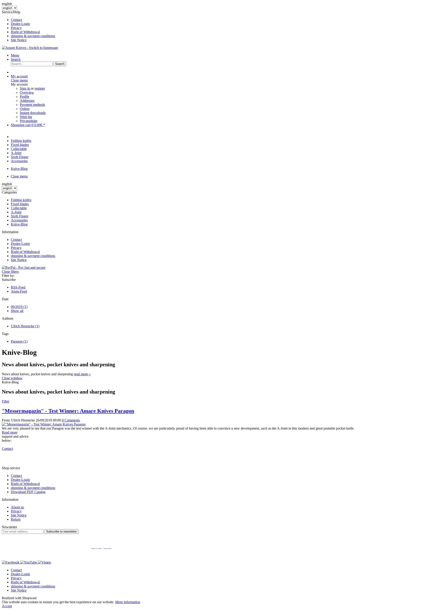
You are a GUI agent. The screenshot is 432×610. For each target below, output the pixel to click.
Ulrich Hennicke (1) (25, 326)
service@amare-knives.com (30, 460)
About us (17, 507)
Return (15, 519)
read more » (82, 374)
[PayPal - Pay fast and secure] (23, 267)
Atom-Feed (19, 291)
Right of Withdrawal (25, 32)
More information (127, 602)
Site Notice (19, 40)
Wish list (26, 117)
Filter (5, 401)
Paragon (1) (19, 341)
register (40, 88)
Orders (24, 109)
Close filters (10, 271)
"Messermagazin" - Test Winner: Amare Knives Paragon (68, 411)
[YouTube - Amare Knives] (29, 562)
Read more (9, 432)
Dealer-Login (20, 24)
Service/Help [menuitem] (28, 26)
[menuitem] (220, 20)
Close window (12, 378)
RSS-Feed (18, 287)
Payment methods (32, 105)
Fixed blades (20, 204)
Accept (7, 606)
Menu (15, 55)
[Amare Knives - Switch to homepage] (30, 48)
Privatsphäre (28, 121)
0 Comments (71, 420)
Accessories (19, 220)
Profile (24, 96)
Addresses (27, 100)
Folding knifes (21, 200)
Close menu (19, 80)
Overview (27, 92)
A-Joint (16, 212)
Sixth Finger (19, 216)
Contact (16, 20)
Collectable (19, 208)
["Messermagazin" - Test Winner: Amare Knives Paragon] (44, 424)
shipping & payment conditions (33, 36)
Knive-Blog (19, 224)
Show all (17, 311)
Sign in (25, 88)
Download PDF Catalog (28, 492)
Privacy (16, 28)
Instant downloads (33, 113)
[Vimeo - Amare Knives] (44, 562)
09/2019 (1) (19, 307)
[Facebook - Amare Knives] (11, 562)
